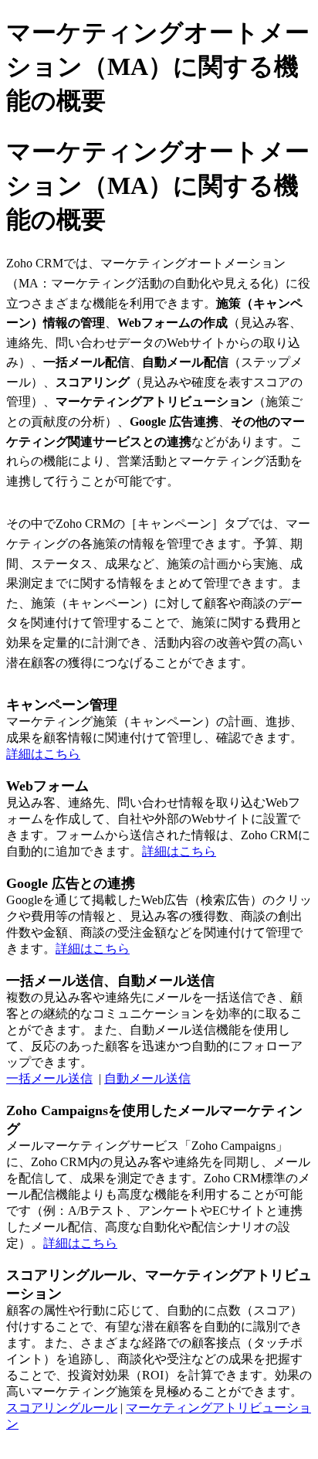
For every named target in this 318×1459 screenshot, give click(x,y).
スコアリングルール (61, 1407)
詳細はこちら (43, 753)
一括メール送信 (49, 1078)
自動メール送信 (147, 1078)
